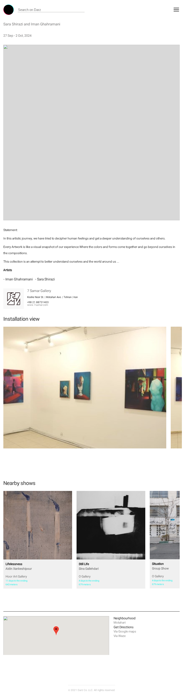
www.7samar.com (37, 305)
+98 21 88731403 (38, 302)
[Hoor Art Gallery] (37, 525)
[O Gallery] (111, 525)
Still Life (89, 566)
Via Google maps (125, 631)
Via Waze (120, 635)
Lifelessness (19, 566)
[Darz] (8, 9)
